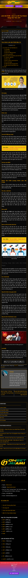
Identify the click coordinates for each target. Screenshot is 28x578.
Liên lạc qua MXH (8, 54)
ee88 (3, 553)
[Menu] (2, 2)
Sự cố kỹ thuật (8, 62)
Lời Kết (4, 66)
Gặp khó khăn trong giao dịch (11, 63)
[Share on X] (10, 362)
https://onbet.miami (11, 487)
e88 (3, 556)
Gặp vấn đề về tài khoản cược (11, 65)
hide (14, 45)
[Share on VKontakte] (18, 362)
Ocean (20, 21)
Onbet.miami (9, 484)
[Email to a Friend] (13, 362)
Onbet (2, 467)
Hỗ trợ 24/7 (7, 58)
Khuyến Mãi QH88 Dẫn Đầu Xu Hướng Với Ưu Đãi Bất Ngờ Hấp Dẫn (20, 393)
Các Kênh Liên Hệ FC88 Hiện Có (9, 47)
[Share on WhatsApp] (5, 362)
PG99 (3, 533)
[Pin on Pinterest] (15, 362)
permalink (3, 366)
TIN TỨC (14, 14)
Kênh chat (7, 51)
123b (3, 544)
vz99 (3, 550)
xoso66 (4, 559)
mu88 (3, 531)
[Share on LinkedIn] (20, 362)
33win (3, 541)
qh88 (3, 519)
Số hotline (7, 49)
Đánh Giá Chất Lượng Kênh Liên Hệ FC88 (11, 55)
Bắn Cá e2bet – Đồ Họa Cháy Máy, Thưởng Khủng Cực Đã (7, 393)
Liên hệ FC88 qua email (9, 52)
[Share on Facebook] (7, 362)
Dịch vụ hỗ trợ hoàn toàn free (11, 60)
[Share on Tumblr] (23, 362)
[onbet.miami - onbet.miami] (14, 2)
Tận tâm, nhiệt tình (9, 57)
